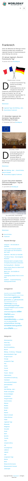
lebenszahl (12, 301)
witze (6, 328)
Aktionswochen (8, 340)
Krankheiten (7, 396)
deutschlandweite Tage (10, 354)
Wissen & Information (10, 464)
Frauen (6, 370)
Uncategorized (8, 447)
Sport (5, 433)
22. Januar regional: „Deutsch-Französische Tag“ (12, 58)
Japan (5, 301)
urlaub (21, 319)
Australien (11, 293)
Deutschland (7, 110)
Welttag (14, 325)
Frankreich (14, 110)
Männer (6, 403)
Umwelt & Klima (8, 443)
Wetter (6, 459)
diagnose (13, 295)
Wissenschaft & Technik (10, 466)
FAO (5, 363)
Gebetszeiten (7, 375)
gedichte (16, 297)
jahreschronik (18, 300)
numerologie (14, 303)
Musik (5, 410)
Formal (6, 368)
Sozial (5, 431)
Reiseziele (6, 424)
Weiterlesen (5, 104)
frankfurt (10, 297)
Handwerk (7, 380)
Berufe (6, 349)
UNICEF (6, 452)
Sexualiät (6, 429)
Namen (6, 412)
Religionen (7, 426)
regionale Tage (8, 108)
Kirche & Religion (8, 394)
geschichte (7, 300)
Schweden (6, 309)
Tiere (5, 440)
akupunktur (6, 293)
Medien (6, 405)
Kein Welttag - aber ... (18, 108)
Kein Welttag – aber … (10, 389)
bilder (19, 293)
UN (5, 445)
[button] (20, 8)
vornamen (8, 325)
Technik (6, 438)
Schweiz (10, 309)
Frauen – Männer (8, 373)
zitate (10, 328)
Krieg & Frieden (8, 398)
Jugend (6, 387)
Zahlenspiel (7, 468)
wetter (19, 325)
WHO (5, 461)
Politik (5, 419)
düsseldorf (18, 295)
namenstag (7, 303)
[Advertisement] (14, 26)
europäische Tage (9, 361)
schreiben (21, 307)
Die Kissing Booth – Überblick (12, 265)
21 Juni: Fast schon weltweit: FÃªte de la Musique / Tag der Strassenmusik (12, 182)
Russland (16, 307)
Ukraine (17, 319)
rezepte (11, 307)
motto (16, 301)
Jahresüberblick (8, 384)
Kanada (8, 301)
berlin (14, 293)
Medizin (6, 408)
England (13, 174)
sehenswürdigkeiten (10, 312)
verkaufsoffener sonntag (12, 323)
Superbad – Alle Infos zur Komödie (13, 254)
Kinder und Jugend (9, 391)
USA (5, 321)
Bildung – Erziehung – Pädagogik (12, 352)
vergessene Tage (8, 457)
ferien (6, 297)
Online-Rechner (8, 417)
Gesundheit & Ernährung (10, 377)
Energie (6, 359)
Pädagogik (6, 307)
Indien (12, 299)
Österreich (15, 328)
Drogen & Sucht (8, 356)
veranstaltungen (12, 321)
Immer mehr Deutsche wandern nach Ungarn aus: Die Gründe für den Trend (13, 250)
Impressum (16, 475)
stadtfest (13, 314)
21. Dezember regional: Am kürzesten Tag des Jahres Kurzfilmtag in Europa (11, 118)
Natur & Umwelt (6, 172)
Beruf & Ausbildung (9, 347)
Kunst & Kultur (20, 170)
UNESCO (6, 450)
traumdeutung (10, 319)
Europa (22, 295)
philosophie (8, 305)
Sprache (6, 436)
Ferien (5, 366)
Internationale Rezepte (10, 382)
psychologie (15, 305)
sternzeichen (9, 316)
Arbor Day (7, 342)
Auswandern (7, 345)
